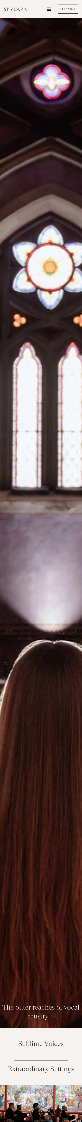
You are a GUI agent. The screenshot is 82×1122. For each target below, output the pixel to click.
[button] (49, 9)
